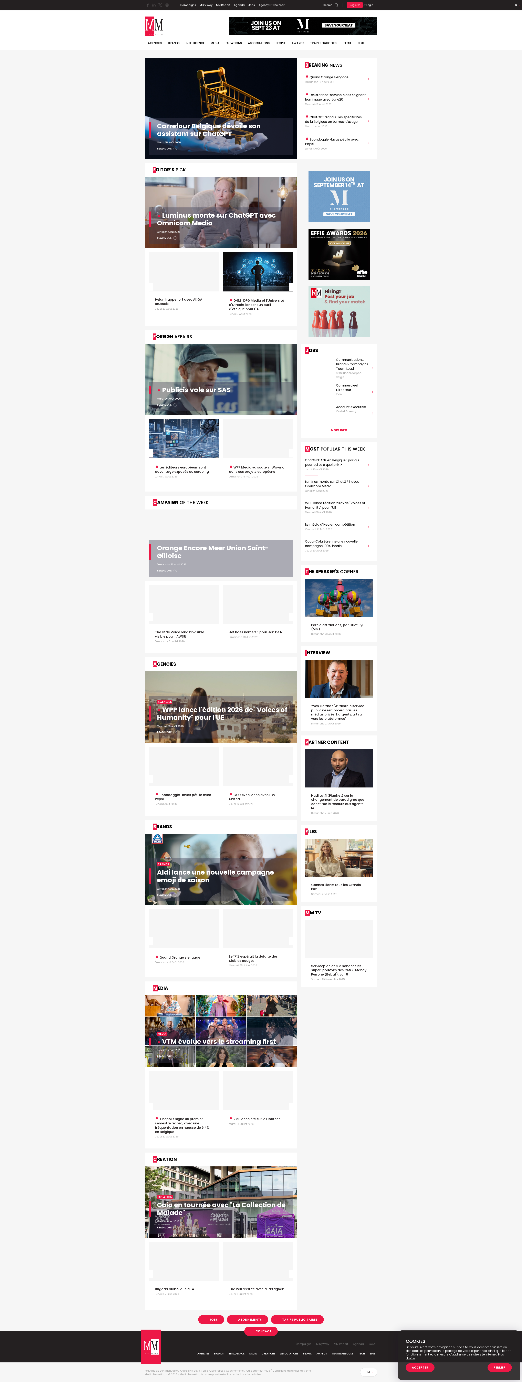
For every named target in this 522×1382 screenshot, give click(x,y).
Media (215, 43)
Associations (259, 43)
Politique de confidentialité (161, 1370)
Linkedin (154, 5)
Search (327, 5)
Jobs (251, 5)
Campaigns (188, 5)
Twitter (160, 5)
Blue (372, 1353)
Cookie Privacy (189, 1370)
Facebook (148, 5)
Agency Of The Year (272, 5)
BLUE (361, 43)
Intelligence (195, 43)
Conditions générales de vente (292, 1370)
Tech (347, 43)
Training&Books (342, 1353)
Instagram (167, 5)
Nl (516, 5)
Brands (173, 43)
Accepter (420, 1367)
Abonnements (250, 1320)
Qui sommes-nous (258, 1370)
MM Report (223, 5)
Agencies (155, 43)
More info (339, 430)
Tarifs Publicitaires (300, 1320)
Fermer (500, 1367)
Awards (298, 43)
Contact (263, 1331)
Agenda (239, 5)
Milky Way (206, 5)
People (280, 43)
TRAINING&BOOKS (323, 43)
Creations (234, 43)
